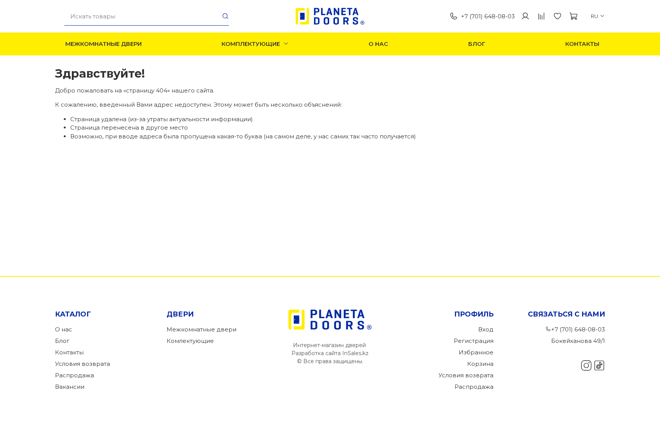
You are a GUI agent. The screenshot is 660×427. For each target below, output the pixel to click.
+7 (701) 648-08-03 (488, 16)
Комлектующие (190, 340)
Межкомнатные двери (103, 43)
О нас (378, 43)
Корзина (480, 363)
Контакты (582, 43)
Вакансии (69, 386)
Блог (476, 43)
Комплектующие (251, 43)
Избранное (476, 352)
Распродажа (74, 375)
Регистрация (473, 340)
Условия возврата (82, 363)
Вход (485, 329)
